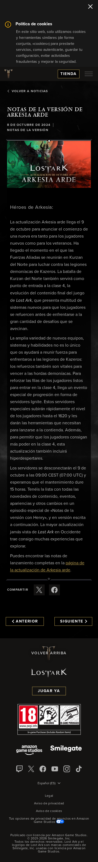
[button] (49, 164)
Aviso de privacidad (49, 803)
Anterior (27, 621)
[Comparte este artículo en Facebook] (54, 589)
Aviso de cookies (49, 811)
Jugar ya (49, 691)
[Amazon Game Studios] (29, 750)
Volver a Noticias (30, 91)
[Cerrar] (90, 7)
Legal (49, 796)
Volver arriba (49, 653)
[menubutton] (89, 74)
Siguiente (71, 621)
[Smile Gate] (65, 750)
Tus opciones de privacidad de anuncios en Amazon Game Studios (49, 820)
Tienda (68, 74)
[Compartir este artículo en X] (39, 589)
